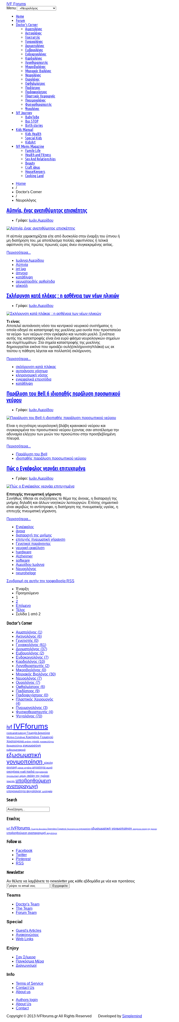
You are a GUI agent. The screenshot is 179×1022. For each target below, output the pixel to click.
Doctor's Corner (27, 25)
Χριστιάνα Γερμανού (39, 737)
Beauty (30, 163)
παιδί (23, 771)
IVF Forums (16, 4)
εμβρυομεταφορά (16, 749)
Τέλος (20, 610)
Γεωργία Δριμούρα (38, 733)
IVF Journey (24, 113)
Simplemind (132, 1016)
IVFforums (30, 726)
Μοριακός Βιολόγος (38, 71)
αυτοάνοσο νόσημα (32, 371)
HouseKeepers (35, 171)
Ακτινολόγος (33, 33)
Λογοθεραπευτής (36, 62)
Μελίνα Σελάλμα (16, 737)
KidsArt (30, 142)
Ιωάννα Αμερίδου (30, 260)
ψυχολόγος (34, 791)
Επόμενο (23, 606)
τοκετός (11, 781)
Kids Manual (24, 129)
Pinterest (23, 859)
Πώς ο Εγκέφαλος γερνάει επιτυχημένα (46, 468)
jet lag (21, 269)
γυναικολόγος (47, 741)
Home (20, 16)
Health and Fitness (38, 155)
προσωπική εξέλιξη (17, 776)
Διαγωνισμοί (26, 965)
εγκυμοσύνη (32, 745)
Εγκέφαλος (25, 527)
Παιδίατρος (32, 88)
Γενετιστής (32, 37)
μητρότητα (39, 767)
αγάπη (28, 741)
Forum (20, 20)
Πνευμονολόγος (35, 100)
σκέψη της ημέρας (38, 776)
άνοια (20, 531)
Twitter (21, 855)
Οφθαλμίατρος (35, 83)
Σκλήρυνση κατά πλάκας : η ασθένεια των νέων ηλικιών (63, 295)
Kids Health (33, 134)
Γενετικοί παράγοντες (33, 544)
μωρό (49, 767)
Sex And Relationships (40, 159)
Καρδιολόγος (33, 58)
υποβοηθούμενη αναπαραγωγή (29, 783)
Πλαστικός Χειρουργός (40, 96)
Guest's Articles (28, 931)
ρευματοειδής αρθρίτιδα (35, 281)
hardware (23, 552)
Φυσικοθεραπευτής (38, 104)
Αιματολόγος (33, 29)
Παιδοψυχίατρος (36, 92)
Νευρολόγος (33, 75)
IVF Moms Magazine (30, 146)
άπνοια (22, 273)
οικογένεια (13, 771)
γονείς (36, 741)
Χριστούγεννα (15, 741)
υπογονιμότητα (16, 791)
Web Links (24, 939)
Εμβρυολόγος (34, 50)
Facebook (24, 851)
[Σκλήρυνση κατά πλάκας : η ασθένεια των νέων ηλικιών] (54, 314)
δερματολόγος (15, 745)
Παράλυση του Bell (31, 454)
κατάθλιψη (24, 277)
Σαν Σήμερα (25, 957)
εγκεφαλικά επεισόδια (33, 379)
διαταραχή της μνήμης (34, 535)
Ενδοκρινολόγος (35, 54)
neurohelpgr (26, 573)
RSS (20, 863)
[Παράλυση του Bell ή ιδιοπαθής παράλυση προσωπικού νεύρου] (61, 418)
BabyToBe (32, 117)
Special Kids (33, 138)
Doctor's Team (27, 904)
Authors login (27, 1000)
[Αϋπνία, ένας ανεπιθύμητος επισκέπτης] (41, 228)
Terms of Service (29, 983)
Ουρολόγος (32, 79)
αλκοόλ (22, 286)
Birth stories (34, 125)
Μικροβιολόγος (35, 67)
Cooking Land (34, 176)
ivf (10, 727)
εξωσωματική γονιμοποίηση (25, 758)
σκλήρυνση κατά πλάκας (36, 367)
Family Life (33, 150)
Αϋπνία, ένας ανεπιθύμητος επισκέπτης (47, 210)
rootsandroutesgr (17, 733)
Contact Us (25, 988)
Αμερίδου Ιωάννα (30, 565)
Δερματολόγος (34, 46)
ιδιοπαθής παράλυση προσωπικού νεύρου (51, 458)
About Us (23, 1004)
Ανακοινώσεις (27, 935)
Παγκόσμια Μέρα (30, 961)
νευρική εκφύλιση (30, 548)
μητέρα (28, 767)
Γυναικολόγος (34, 41)
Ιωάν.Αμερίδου (41, 220)
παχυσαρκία (41, 772)
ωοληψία (47, 791)
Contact (22, 1008)
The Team (24, 908)
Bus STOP (31, 121)
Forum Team (26, 913)
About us (23, 992)
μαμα (21, 767)
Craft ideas (32, 167)
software (23, 560)
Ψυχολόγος (32, 109)
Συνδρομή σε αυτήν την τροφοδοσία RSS (40, 581)
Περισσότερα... (19, 253)
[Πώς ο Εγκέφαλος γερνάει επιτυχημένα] (40, 486)
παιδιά (30, 771)
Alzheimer (24, 556)
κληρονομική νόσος (32, 375)
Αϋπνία (22, 265)
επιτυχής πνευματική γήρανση (40, 539)
